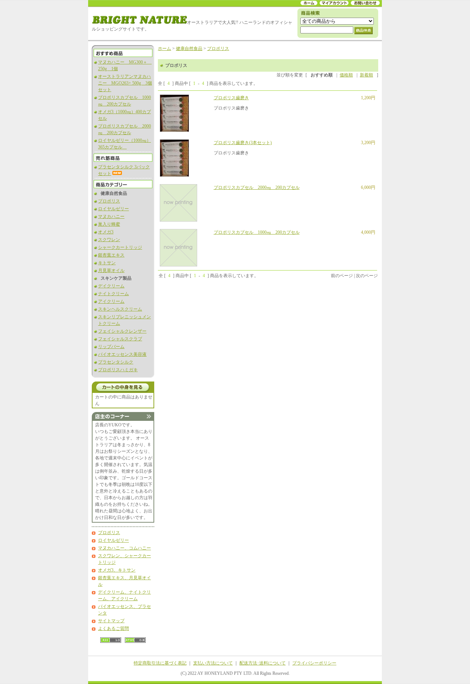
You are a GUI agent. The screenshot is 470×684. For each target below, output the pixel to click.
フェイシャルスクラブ (120, 338)
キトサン (107, 262)
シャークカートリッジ (120, 247)
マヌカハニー (111, 216)
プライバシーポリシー (314, 663)
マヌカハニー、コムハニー (124, 548)
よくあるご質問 (113, 628)
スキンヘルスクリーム (120, 309)
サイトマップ (111, 620)
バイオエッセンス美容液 (122, 354)
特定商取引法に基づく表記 (160, 663)
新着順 (366, 75)
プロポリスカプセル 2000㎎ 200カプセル (257, 187)
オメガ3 (105, 231)
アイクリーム (111, 301)
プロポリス (109, 201)
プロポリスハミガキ (118, 369)
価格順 (346, 75)
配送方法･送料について (262, 663)
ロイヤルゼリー (113, 208)
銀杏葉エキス (111, 255)
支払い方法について (213, 663)
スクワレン (109, 239)
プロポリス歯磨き (231, 97)
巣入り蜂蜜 (109, 224)
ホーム (164, 48)
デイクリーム (111, 286)
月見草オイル (111, 270)
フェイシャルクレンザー (122, 331)
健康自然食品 (189, 48)
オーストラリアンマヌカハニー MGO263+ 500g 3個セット (125, 83)
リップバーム (111, 346)
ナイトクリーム (113, 293)
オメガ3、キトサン (116, 570)
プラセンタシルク (115, 362)
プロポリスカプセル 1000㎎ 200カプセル (257, 232)
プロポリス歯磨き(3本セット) (243, 142)
